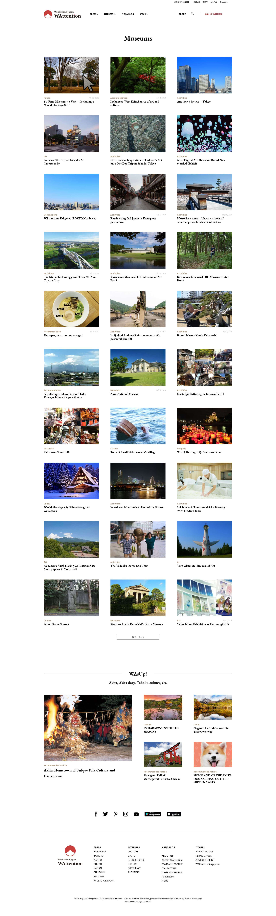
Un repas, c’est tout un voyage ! (63, 335)
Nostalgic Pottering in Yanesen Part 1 (200, 394)
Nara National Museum (124, 394)
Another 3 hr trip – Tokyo (194, 101)
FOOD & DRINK (136, 860)
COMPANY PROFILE (172, 864)
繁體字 (205, 2)
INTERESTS (109, 14)
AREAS (93, 14)
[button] (194, 14)
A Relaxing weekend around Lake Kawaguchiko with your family (65, 395)
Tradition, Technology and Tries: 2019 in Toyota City (70, 278)
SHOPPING (133, 872)
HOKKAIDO (100, 851)
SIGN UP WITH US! (213, 14)
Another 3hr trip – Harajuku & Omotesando (63, 161)
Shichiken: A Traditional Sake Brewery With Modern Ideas (201, 509)
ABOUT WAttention (172, 860)
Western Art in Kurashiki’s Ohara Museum (136, 624)
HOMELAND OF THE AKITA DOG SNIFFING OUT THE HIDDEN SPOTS (212, 778)
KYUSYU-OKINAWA (104, 880)
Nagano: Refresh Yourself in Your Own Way (211, 730)
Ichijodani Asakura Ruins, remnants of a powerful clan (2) (135, 337)
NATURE (132, 864)
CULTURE (133, 851)
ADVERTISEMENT (205, 860)
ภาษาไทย (214, 2)
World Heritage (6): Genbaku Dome (199, 452)
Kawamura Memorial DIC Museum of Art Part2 (203, 278)
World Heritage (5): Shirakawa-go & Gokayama (66, 509)
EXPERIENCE (134, 868)
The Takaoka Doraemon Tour (129, 566)
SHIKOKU (99, 876)
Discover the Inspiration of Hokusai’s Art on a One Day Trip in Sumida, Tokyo (136, 161)
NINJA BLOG (128, 14)
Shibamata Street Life (57, 452)
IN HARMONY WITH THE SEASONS (161, 730)
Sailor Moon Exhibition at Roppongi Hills (203, 624)
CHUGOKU (99, 872)
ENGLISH (197, 2)
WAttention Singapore (207, 864)
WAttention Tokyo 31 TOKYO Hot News (70, 218)
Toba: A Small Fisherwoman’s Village (133, 452)
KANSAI (98, 868)
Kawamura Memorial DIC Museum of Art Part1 (136, 278)
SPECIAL (144, 14)
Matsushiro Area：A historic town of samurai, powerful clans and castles (200, 220)
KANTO (98, 860)
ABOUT (182, 14)
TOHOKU (99, 855)
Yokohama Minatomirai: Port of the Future (136, 507)
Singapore (224, 2)
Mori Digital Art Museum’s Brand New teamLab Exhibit (201, 161)
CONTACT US (169, 868)
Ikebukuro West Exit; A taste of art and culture (134, 103)
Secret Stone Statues (56, 624)
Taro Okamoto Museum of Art (196, 566)
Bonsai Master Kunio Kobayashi (196, 335)
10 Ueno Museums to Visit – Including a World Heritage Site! (69, 103)
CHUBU (98, 864)
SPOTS (131, 855)
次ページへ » (138, 637)
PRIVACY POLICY (204, 851)
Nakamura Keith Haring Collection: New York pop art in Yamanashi (69, 567)
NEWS (165, 880)
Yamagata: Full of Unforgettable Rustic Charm (162, 777)
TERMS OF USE (203, 855)
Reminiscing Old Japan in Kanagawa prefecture (133, 220)
